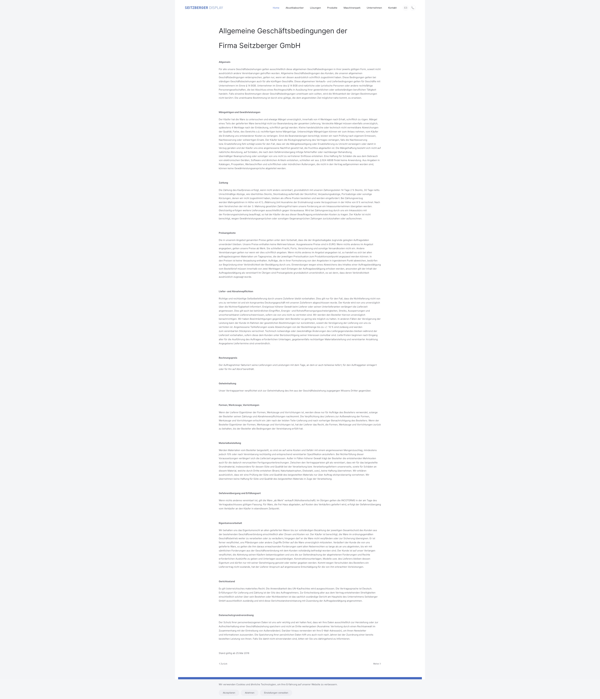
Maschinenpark (352, 7)
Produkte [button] (332, 7)
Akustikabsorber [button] (295, 7)
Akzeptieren (229, 692)
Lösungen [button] (315, 7)
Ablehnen (249, 692)
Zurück (224, 663)
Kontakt (392, 7)
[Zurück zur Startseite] (203, 8)
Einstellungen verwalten (276, 692)
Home (276, 7)
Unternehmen (374, 7)
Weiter (376, 663)
